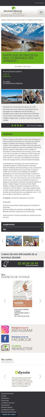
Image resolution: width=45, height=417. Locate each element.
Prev (2, 241)
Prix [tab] (4, 229)
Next (42, 241)
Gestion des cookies (9, 414)
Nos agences (39, 3)
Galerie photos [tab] (9, 224)
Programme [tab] (7, 134)
